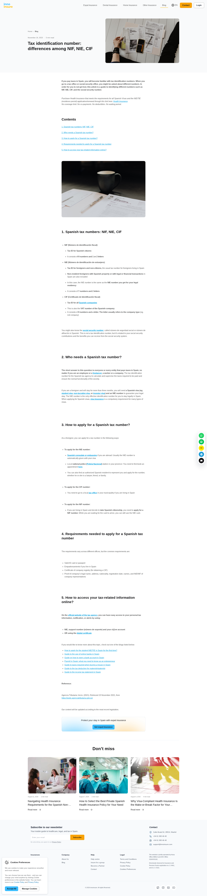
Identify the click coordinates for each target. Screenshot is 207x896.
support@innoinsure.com (162, 844)
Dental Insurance (110, 5)
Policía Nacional (94, 464)
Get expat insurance (103, 727)
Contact (186, 5)
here (80, 467)
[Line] (201, 441)
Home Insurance (130, 5)
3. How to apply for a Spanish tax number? (80, 138)
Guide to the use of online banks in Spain (81, 654)
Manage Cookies (29, 889)
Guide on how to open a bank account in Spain (84, 658)
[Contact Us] (201, 460)
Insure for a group (97, 862)
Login (199, 5)
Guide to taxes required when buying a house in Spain (87, 665)
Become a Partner (98, 866)
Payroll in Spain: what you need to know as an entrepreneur (89, 661)
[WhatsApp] (201, 435)
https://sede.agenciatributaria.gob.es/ (77, 698)
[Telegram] (201, 454)
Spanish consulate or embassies (82, 455)
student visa (67, 393)
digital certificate (84, 633)
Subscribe (77, 837)
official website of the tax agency (82, 615)
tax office (92, 493)
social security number (93, 330)
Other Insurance (149, 5)
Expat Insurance (90, 5)
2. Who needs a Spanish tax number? (77, 133)
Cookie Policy (125, 866)
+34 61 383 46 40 (160, 836)
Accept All (11, 889)
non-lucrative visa (82, 393)
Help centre (95, 859)
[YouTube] (173, 887)
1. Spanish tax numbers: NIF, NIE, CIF (78, 127)
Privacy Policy (56, 842)
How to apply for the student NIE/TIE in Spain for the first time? (90, 650)
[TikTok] (158, 887)
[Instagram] (163, 887)
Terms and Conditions (128, 859)
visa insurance (97, 399)
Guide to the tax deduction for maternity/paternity (84, 668)
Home (30, 31)
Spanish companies (88, 303)
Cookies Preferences (128, 869)
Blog (164, 5)
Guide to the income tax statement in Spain (82, 672)
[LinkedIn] (168, 887)
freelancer (97, 373)
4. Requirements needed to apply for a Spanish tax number (86, 144)
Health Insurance (120, 101)
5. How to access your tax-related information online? (84, 150)
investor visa (99, 393)
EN (176, 5)
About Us (65, 859)
